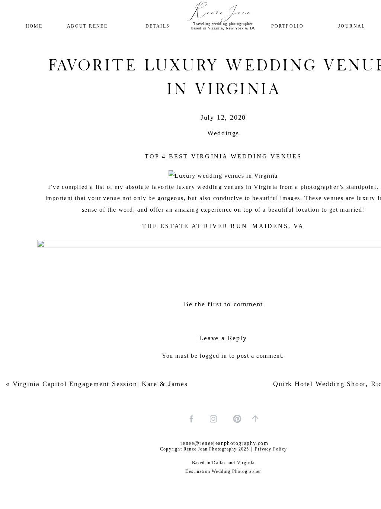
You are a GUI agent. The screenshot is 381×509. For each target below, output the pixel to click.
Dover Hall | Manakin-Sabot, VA (223, 429)
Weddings (223, 133)
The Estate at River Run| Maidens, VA (223, 226)
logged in (213, 355)
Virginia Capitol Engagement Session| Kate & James (100, 384)
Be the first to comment (223, 304)
